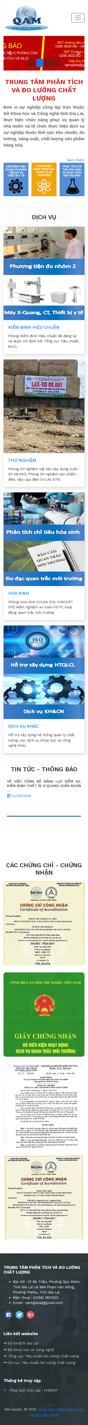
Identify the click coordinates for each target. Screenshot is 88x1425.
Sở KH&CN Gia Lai (23, 1343)
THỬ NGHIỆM (22, 460)
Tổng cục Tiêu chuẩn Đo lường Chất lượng (43, 1356)
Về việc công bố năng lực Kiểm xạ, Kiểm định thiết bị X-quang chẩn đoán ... (44, 785)
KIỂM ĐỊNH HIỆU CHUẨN (33, 327)
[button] (10, 53)
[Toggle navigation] (77, 17)
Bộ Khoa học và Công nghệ (31, 1350)
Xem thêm (75, 160)
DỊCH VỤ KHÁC (23, 726)
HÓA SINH (18, 593)
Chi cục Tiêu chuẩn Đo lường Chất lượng (42, 1363)
